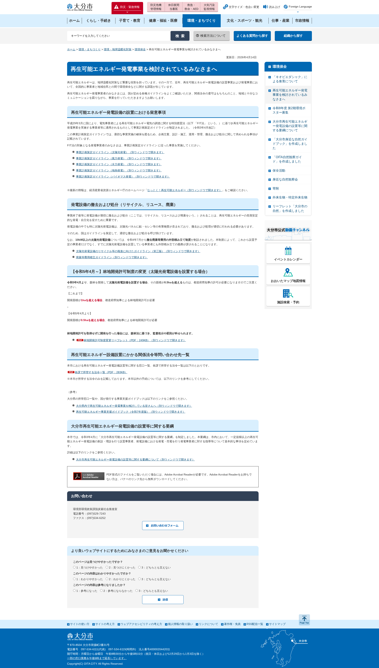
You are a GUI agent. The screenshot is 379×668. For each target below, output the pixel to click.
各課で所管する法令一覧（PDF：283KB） (101, 372)
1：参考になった (86, 590)
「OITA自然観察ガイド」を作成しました (287, 159)
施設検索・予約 (288, 302)
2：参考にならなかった (118, 590)
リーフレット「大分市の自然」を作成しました (290, 208)
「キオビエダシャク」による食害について (290, 79)
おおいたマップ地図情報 (288, 281)
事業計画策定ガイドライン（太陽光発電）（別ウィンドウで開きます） (120, 152)
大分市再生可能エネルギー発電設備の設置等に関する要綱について (290, 126)
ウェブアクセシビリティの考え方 (141, 624)
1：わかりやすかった (89, 579)
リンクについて (208, 624)
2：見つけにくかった (122, 567)
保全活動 (279, 170)
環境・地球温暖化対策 (117, 49)
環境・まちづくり (90, 49)
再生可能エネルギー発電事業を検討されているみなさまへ (290, 95)
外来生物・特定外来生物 (290, 197)
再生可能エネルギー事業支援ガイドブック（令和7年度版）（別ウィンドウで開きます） (130, 411)
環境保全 (140, 49)
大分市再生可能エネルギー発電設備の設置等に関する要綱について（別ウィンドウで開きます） (135, 459)
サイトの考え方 (105, 624)
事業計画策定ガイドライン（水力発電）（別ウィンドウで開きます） (119, 164)
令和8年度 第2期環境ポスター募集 (289, 110)
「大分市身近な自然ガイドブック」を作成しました (290, 144)
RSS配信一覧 (255, 624)
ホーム (71, 49)
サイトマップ (277, 624)
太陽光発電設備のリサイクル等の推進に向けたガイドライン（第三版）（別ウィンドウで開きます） (138, 251)
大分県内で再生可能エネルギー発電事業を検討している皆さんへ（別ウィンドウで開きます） (134, 405)
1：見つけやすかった (89, 567)
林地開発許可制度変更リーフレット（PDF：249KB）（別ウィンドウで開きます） (135, 340)
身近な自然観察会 (285, 179)
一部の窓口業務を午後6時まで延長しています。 (97, 658)
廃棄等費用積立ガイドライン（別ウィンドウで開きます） (112, 257)
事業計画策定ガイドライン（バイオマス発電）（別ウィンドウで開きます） (123, 176)
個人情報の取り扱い (180, 624)
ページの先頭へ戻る (304, 619)
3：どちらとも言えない (156, 567)
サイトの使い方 (79, 624)
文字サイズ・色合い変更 (244, 6)
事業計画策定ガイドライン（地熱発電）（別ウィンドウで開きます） (119, 170)
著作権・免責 (232, 624)
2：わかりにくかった (122, 579)
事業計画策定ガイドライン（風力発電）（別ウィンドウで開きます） (119, 158)
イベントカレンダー (288, 259)
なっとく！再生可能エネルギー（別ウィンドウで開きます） (184, 190)
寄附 (276, 188)
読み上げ (274, 6)
